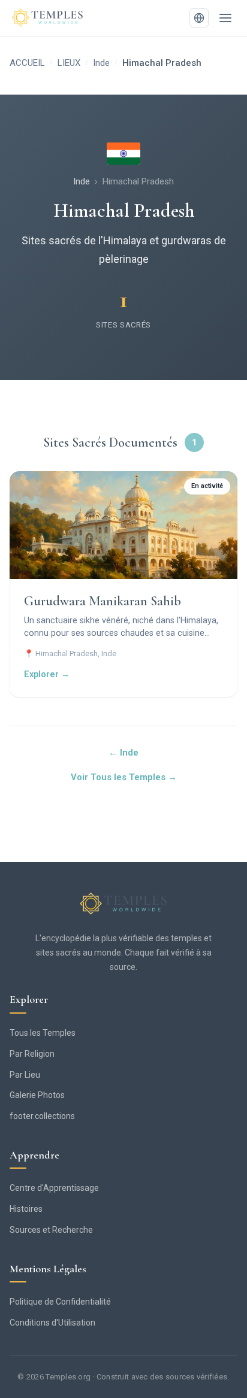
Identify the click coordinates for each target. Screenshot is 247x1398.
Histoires (26, 1209)
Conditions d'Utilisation (52, 1322)
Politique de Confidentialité (60, 1301)
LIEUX (69, 62)
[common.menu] (225, 18)
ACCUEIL (27, 62)
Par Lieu (25, 1074)
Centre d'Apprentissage (54, 1188)
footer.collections (42, 1116)
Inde (101, 62)
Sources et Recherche (51, 1230)
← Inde (123, 752)
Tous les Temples (43, 1033)
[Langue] (199, 18)
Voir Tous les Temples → (124, 777)
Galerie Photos (37, 1095)
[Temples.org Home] (123, 904)
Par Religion (32, 1054)
